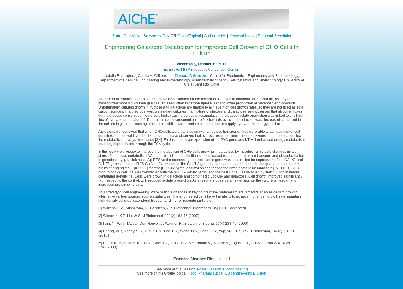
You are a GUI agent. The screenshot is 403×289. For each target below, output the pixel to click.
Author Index (215, 36)
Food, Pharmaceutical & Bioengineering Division (227, 273)
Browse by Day (156, 36)
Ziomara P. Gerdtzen (191, 76)
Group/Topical (189, 36)
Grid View (132, 36)
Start (116, 36)
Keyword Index (242, 36)
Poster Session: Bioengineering (222, 269)
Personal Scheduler (274, 36)
